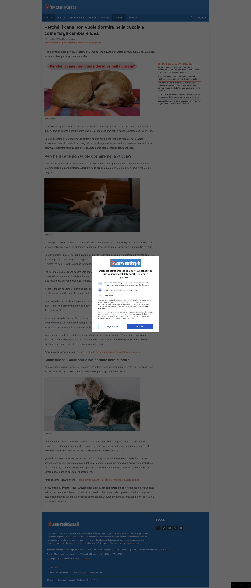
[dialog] (125, 294)
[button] (125, 296)
